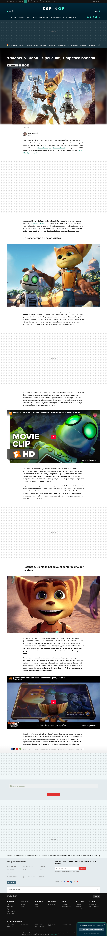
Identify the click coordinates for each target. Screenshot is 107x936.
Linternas (41, 876)
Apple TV (9, 873)
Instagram (88, 17)
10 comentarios (13, 65)
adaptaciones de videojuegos (48, 749)
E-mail (28, 65)
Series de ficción (11, 866)
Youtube (96, 17)
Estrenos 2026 (44, 855)
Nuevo (96, 11)
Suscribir (82, 868)
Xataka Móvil (10, 906)
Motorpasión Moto (66, 906)
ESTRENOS (21, 17)
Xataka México (10, 924)
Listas (40, 869)
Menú (11, 11)
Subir (95, 896)
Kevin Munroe (62, 749)
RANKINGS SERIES (55, 17)
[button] (33, 133)
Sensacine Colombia (39, 926)
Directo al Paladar (52, 904)
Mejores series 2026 (21, 855)
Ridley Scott (21, 45)
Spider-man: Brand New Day (29, 877)
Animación (71, 749)
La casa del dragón (12, 876)
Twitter (99, 17)
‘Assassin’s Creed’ (59, 148)
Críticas (36, 749)
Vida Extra (23, 906)
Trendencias (78, 904)
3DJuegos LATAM (24, 924)
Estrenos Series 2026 (54, 855)
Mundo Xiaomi (10, 913)
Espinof (53, 8)
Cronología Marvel (87, 855)
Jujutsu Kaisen (83, 45)
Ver (54, 794)
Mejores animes (76, 855)
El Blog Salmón (92, 904)
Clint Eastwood (74, 45)
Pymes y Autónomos (94, 906)
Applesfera (9, 909)
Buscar (96, 889)
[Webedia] (12, 896)
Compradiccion (79, 909)
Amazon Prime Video (28, 866)
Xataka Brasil (10, 926)
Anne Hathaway (51, 45)
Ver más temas (11, 882)
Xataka (8, 904)
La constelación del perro (32, 45)
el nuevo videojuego (38, 223)
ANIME (35, 17)
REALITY (28, 17)
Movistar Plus (10, 869)
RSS (74, 881)
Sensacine (37, 904)
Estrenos (31, 749)
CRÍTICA (13, 17)
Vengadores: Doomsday (63, 45)
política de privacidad (74, 871)
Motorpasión (65, 904)
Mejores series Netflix (66, 855)
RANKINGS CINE (43, 17)
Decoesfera (78, 906)
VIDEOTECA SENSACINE (70, 17)
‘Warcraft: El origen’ (44, 148)
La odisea (25, 873)
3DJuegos (23, 904)
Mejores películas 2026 (33, 855)
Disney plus (42, 866)
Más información (53, 934)
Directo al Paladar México (52, 924)
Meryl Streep (43, 45)
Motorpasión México (66, 924)
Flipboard (93, 17)
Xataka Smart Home (11, 911)
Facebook (91, 17)
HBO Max (41, 873)
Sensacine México (38, 924)
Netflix (24, 869)
